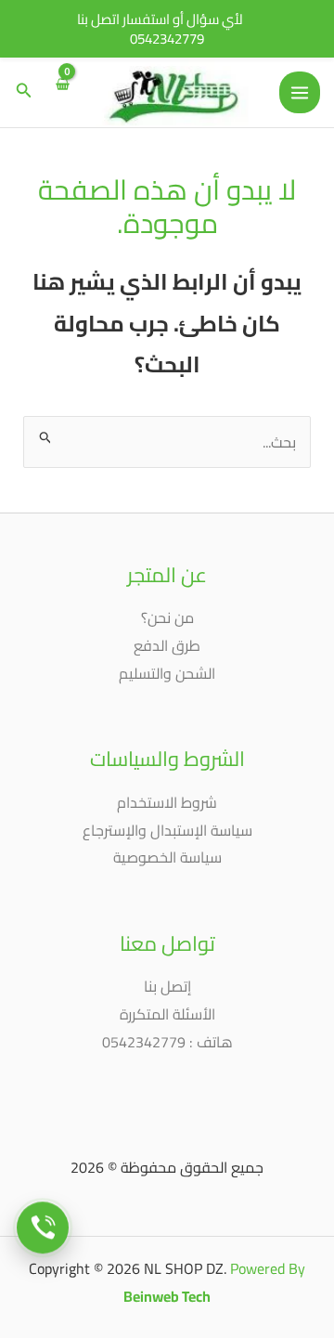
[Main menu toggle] (299, 91)
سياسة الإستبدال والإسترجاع (167, 830)
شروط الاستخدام (167, 802)
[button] (22, 92)
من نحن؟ (167, 617)
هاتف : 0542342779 (167, 1042)
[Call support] (43, 1228)
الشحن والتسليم (167, 673)
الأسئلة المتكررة (167, 1014)
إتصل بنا (167, 986)
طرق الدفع (167, 645)
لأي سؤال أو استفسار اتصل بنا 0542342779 (160, 29)
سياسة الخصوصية (167, 857)
